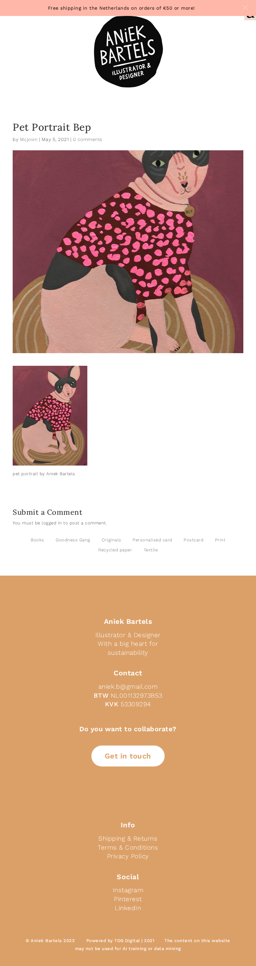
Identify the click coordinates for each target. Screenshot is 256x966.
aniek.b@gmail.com (128, 686)
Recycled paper (115, 549)
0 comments (87, 139)
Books (37, 539)
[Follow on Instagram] (144, 793)
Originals (111, 539)
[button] (245, 7)
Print (220, 539)
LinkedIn (128, 908)
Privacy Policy (128, 856)
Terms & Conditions (128, 847)
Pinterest (128, 899)
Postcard (193, 539)
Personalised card (152, 539)
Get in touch (128, 756)
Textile (151, 549)
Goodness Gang (73, 539)
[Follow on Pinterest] (128, 793)
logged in (52, 522)
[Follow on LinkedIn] (112, 793)
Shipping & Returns (127, 838)
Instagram (128, 890)
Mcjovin (29, 139)
